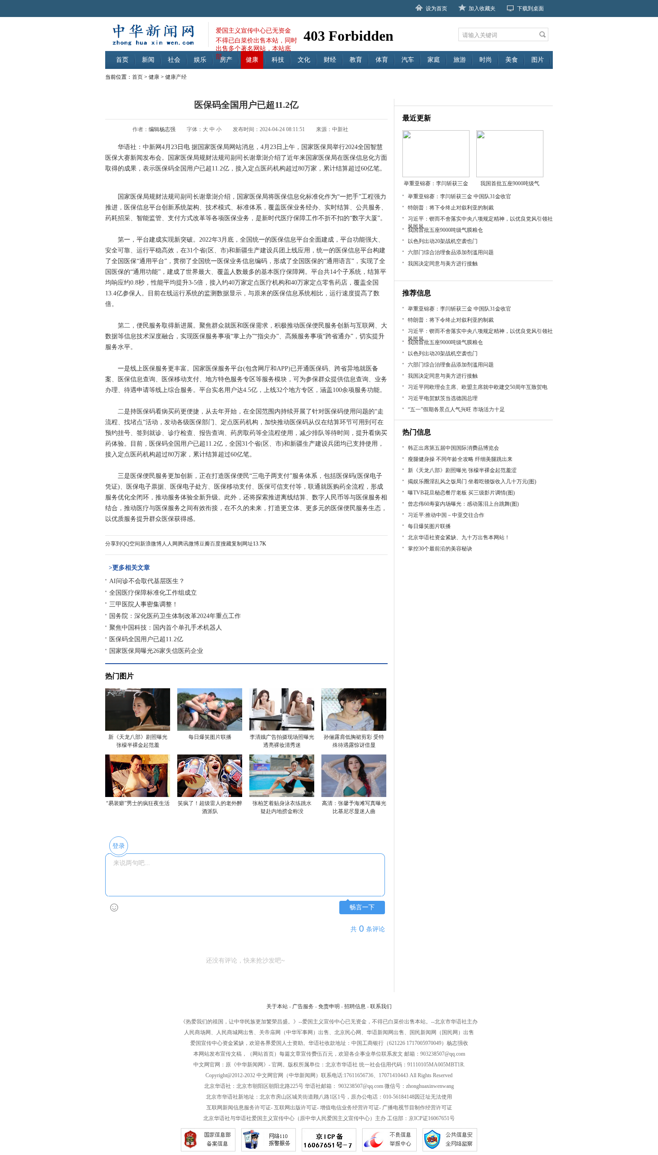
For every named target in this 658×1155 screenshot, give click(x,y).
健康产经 (176, 77)
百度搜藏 (220, 544)
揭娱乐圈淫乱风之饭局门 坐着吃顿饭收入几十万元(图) (472, 481)
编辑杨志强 (162, 129)
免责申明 (329, 1006)
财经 (330, 59)
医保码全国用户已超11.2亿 (146, 639)
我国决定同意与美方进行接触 (443, 263)
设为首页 (436, 8)
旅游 (459, 59)
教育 (356, 59)
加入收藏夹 (482, 8)
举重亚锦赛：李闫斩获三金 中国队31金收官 (459, 196)
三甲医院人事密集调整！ (143, 604)
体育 (382, 59)
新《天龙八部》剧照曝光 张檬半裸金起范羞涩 (462, 470)
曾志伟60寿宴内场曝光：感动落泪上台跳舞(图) (463, 504)
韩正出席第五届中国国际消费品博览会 (453, 448)
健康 (252, 59)
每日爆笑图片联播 (429, 526)
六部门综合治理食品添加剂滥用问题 (451, 252)
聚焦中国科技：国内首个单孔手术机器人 (165, 627)
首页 (122, 59)
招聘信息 (355, 1006)
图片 (537, 59)
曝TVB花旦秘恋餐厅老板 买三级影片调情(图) (461, 493)
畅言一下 (362, 907)
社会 (174, 59)
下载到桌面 (530, 8)
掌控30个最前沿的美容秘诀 (440, 549)
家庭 (433, 59)
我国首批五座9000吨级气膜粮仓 (445, 230)
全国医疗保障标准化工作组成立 (153, 592)
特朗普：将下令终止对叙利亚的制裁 (451, 208)
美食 (511, 59)
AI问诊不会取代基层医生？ (147, 581)
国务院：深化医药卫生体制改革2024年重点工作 (175, 616)
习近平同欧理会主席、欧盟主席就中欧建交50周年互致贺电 (477, 387)
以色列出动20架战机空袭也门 (443, 241)
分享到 (113, 544)
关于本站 (277, 1006)
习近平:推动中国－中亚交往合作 (446, 515)
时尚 (485, 59)
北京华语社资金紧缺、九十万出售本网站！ (459, 537)
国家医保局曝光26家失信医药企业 (156, 651)
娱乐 (200, 59)
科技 (278, 59)
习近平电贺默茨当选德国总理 (443, 398)
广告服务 (303, 1006)
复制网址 (242, 544)
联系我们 (381, 1006)
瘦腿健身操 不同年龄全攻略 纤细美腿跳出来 (460, 459)
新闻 (148, 59)
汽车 (408, 59)
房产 (226, 59)
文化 (304, 59)
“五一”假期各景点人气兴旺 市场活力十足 (456, 409)
